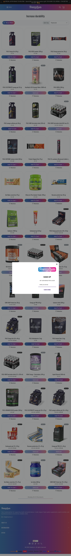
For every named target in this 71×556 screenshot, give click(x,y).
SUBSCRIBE (47, 290)
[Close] (57, 264)
